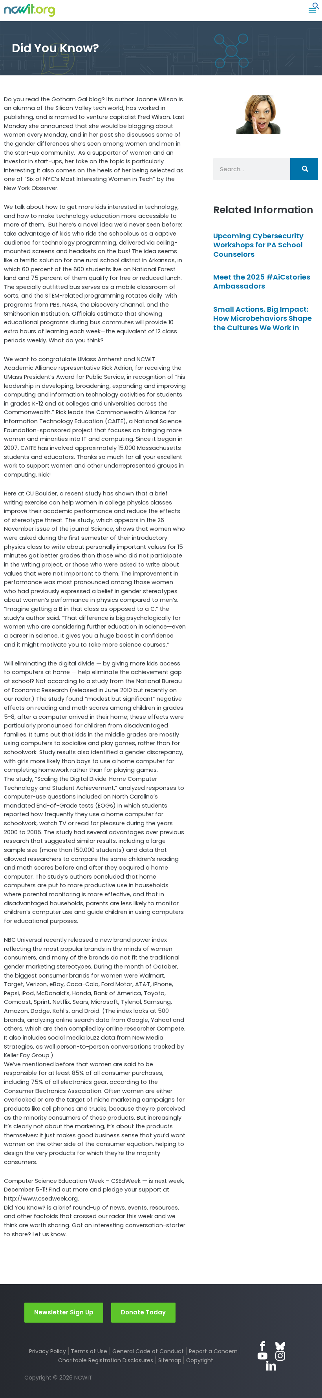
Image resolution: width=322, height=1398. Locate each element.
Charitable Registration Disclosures (105, 1360)
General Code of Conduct (148, 1351)
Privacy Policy (47, 1351)
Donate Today (143, 1312)
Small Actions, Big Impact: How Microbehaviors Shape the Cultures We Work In (262, 318)
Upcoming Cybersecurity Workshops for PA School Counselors (258, 245)
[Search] (304, 169)
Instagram (280, 1356)
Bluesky (280, 1346)
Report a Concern (213, 1351)
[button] (316, 8)
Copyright (199, 1360)
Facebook (262, 1346)
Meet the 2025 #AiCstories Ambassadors (261, 281)
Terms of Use (89, 1351)
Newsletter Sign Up (63, 1312)
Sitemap (169, 1360)
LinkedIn (271, 1366)
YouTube (262, 1356)
